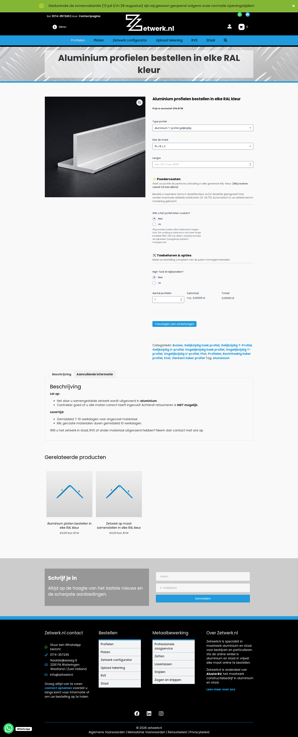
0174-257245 (61, 16)
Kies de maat (160, 139)
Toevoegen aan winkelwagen (174, 324)
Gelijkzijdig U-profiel (168, 350)
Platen (105, 652)
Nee (160, 218)
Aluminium (221, 358)
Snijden (160, 672)
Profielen (214, 354)
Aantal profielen (162, 293)
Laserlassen (163, 664)
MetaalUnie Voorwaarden (146, 732)
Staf (167, 358)
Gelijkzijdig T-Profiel (236, 345)
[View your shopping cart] (242, 27)
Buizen (178, 345)
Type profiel (159, 121)
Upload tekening (113, 668)
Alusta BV (214, 674)
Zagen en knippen (168, 680)
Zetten (159, 656)
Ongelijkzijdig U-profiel (181, 354)
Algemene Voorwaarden (107, 732)
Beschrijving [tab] (61, 374)
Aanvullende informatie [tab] (95, 374)
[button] (294, 6)
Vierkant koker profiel (188, 358)
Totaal (225, 293)
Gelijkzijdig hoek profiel (202, 345)
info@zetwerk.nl (61, 675)
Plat (203, 354)
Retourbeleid (177, 732)
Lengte (156, 158)
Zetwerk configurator (116, 660)
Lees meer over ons (220, 689)
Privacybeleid (199, 732)
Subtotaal (193, 293)
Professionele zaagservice (164, 646)
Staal (104, 683)
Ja (159, 224)
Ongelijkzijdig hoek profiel (204, 350)
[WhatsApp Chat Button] (8, 728)
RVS (103, 675)
